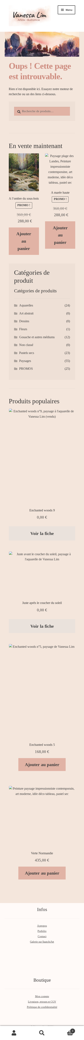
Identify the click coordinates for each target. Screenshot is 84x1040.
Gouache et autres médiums (37, 337)
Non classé (26, 345)
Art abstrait (26, 313)
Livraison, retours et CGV (42, 1001)
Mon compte (42, 996)
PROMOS (26, 368)
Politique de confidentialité (42, 1007)
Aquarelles (26, 305)
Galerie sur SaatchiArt (42, 941)
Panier (64, 1029)
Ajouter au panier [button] (23, 241)
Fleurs (23, 329)
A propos (42, 925)
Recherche (42, 1033)
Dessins (24, 321)
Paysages (25, 361)
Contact (42, 936)
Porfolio (42, 931)
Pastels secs (26, 353)
